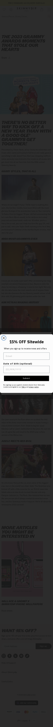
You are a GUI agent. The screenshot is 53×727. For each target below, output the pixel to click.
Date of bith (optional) (17, 363)
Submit (26, 378)
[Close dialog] (3, 338)
